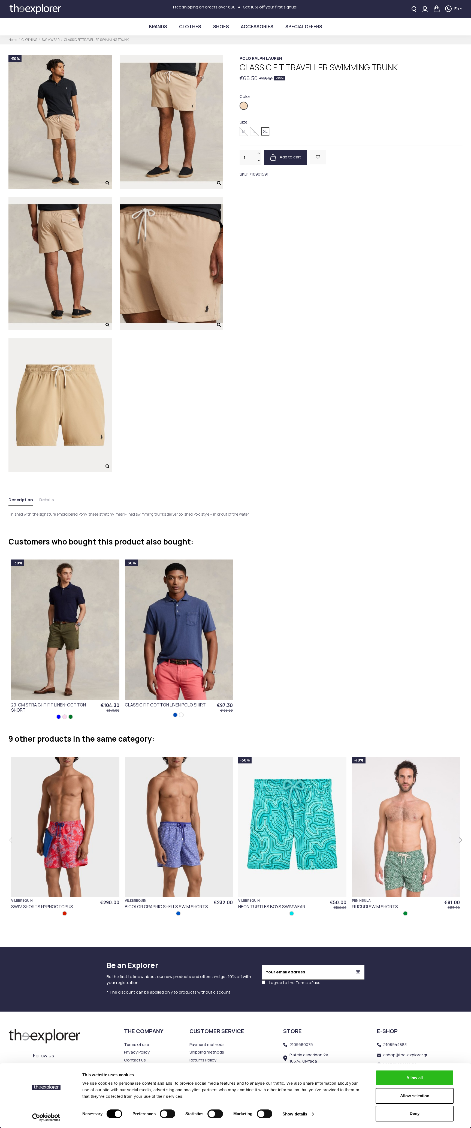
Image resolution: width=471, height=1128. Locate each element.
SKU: (244, 174)
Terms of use (308, 982)
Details (46, 500)
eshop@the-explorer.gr (405, 1055)
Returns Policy (202, 1060)
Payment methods (207, 1044)
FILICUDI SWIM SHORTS (375, 907)
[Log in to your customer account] (425, 9)
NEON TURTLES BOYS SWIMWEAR (271, 907)
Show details (294, 1114)
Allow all (414, 1077)
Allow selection (414, 1095)
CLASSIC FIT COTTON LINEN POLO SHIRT (165, 705)
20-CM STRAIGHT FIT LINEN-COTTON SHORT (48, 707)
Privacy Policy (137, 1052)
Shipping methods (206, 1052)
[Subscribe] (358, 972)
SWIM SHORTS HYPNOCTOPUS (42, 907)
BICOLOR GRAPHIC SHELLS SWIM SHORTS (166, 907)
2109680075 (301, 1044)
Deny (414, 1113)
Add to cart (290, 157)
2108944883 (395, 1044)
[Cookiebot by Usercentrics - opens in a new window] (46, 1117)
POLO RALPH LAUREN (261, 58)
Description (20, 500)
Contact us (135, 1060)
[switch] (167, 1113)
